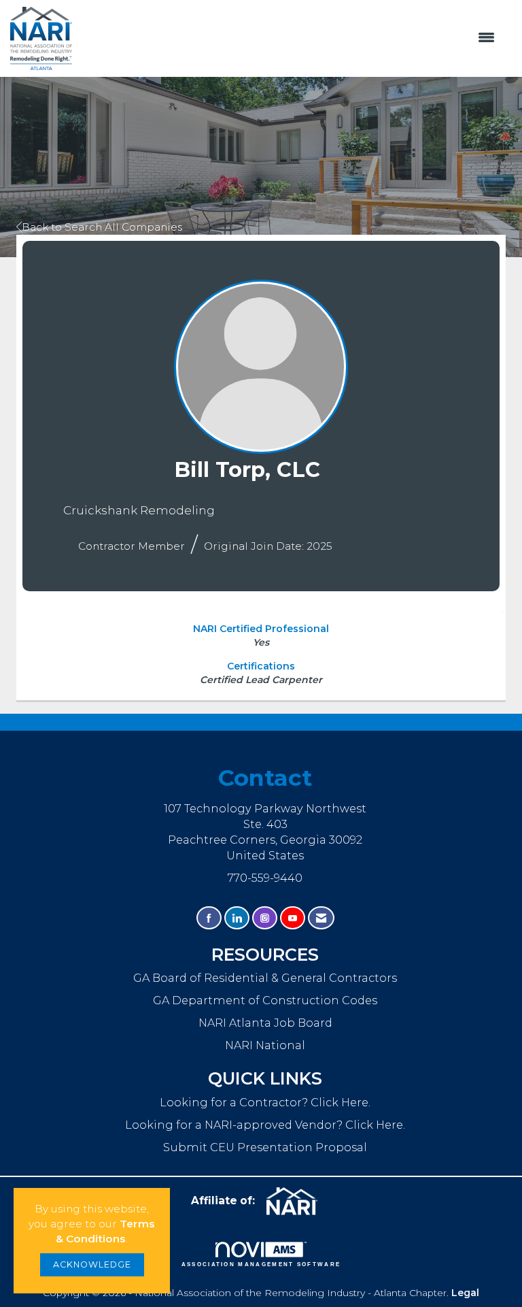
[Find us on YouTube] (292, 918)
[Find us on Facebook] (209, 918)
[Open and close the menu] (290, 38)
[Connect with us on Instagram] (264, 918)
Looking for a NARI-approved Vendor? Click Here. (265, 1124)
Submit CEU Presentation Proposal (265, 1147)
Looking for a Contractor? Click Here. (265, 1102)
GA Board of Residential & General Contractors (265, 978)
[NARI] (297, 1201)
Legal (465, 1292)
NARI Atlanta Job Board (265, 1022)
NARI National (265, 1045)
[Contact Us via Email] (321, 918)
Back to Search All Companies (102, 226)
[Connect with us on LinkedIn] (236, 918)
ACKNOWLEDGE (92, 1264)
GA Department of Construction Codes (265, 1000)
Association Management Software (261, 1264)
